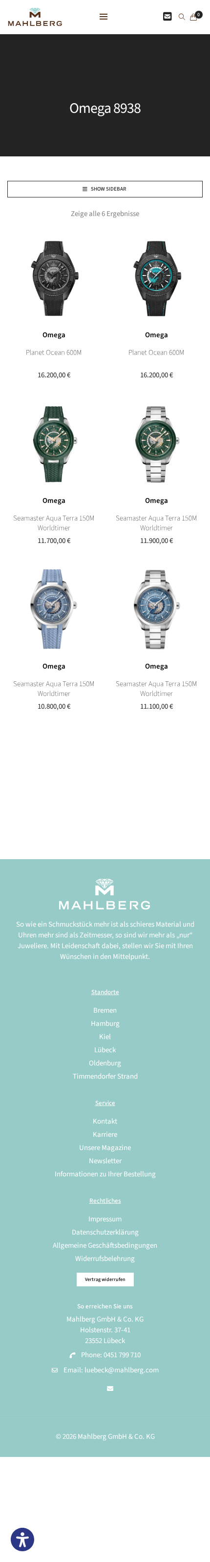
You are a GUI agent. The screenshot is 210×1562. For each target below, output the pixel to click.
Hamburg (105, 1024)
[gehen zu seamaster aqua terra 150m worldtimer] (156, 444)
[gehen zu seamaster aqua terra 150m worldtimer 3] (156, 610)
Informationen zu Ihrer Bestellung (105, 1174)
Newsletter (105, 1161)
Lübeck (105, 1050)
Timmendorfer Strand (105, 1076)
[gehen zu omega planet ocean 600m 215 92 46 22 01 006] (156, 278)
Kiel (105, 1037)
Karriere (105, 1134)
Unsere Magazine (105, 1148)
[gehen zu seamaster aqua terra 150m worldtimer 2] (53, 444)
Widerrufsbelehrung (105, 1259)
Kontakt (105, 1121)
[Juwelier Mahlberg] (35, 21)
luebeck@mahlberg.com (121, 1370)
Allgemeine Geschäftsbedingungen (105, 1245)
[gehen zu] (182, 17)
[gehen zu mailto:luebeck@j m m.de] (110, 1389)
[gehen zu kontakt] (167, 17)
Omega (53, 335)
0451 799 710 (122, 1355)
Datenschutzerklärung (105, 1232)
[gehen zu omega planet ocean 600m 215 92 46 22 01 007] (53, 278)
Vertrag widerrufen (105, 1279)
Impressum (105, 1219)
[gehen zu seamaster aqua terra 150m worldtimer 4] (53, 610)
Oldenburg (105, 1063)
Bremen (105, 1010)
